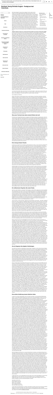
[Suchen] (44, 1)
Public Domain (41, 393)
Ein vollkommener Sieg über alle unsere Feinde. (43, 21)
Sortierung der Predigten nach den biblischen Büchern (5, 43)
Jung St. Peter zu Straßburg (5, 47)
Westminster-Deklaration (5, 71)
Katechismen (5, 27)
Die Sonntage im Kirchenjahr (5, 34)
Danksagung (5, 51)
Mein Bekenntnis (5, 54)
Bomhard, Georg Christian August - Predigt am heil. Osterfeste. (14, 4)
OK (22, 389)
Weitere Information (26, 389)
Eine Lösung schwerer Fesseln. (42, 19)
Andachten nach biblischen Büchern (5, 38)
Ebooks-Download (5, 68)
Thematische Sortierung (5, 30)
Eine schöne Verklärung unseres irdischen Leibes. (43, 25)
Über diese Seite (5, 57)
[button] (47, 1)
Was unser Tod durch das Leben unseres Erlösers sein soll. (43, 17)
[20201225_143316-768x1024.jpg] (5, 75)
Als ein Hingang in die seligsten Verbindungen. (43, 23)
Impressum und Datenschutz (5, 61)
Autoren (5, 20)
